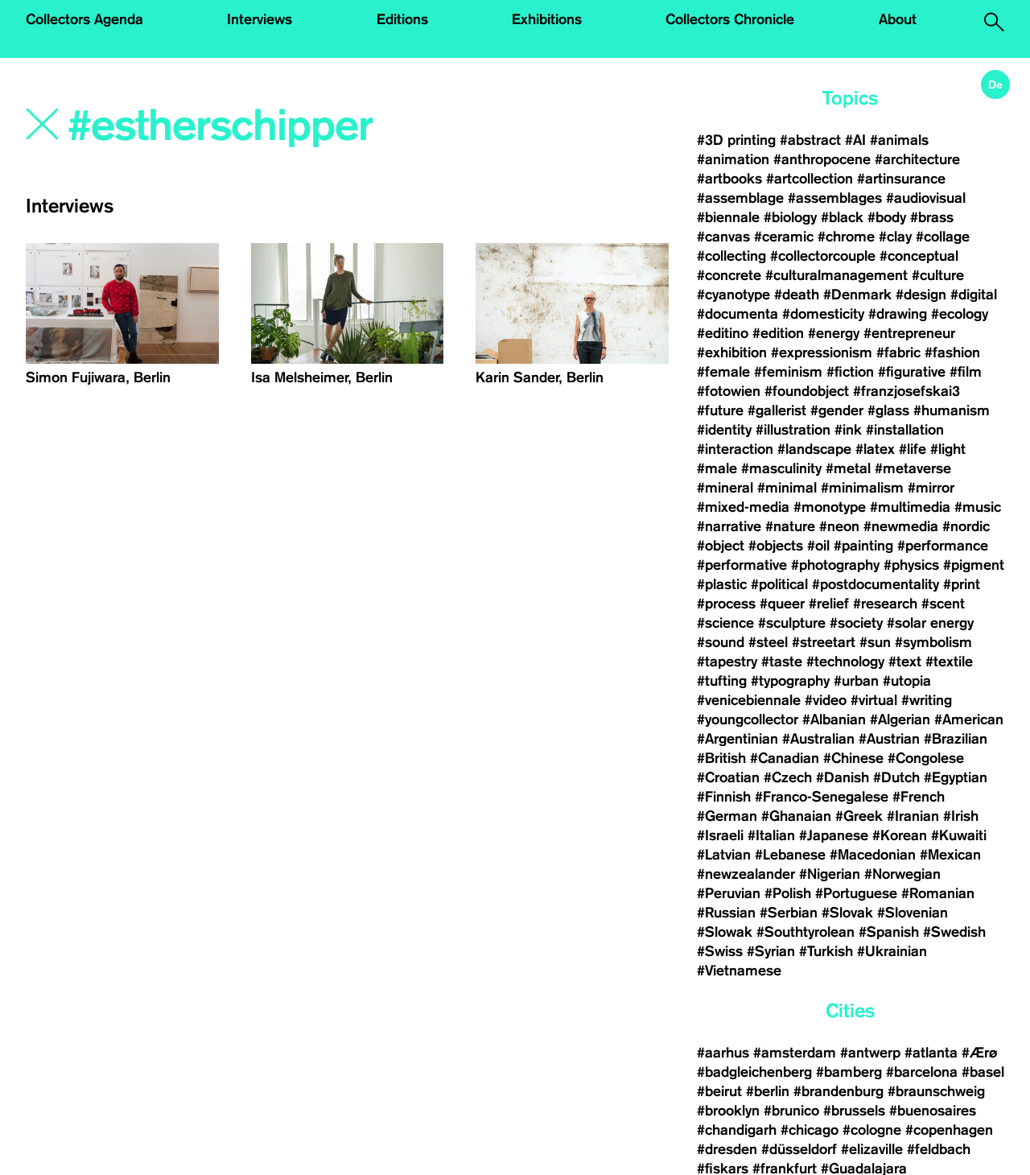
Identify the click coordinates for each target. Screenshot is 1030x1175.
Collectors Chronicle (729, 19)
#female (723, 372)
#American (968, 719)
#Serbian (789, 912)
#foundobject (806, 391)
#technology (845, 661)
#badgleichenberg (754, 1072)
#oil (818, 545)
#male (717, 468)
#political (779, 584)
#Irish (960, 816)
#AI (855, 140)
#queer (782, 603)
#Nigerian (829, 874)
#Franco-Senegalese (821, 797)
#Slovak (847, 912)
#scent (943, 603)
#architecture (917, 159)
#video (826, 700)
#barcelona (922, 1072)
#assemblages (835, 198)
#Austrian (889, 739)
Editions (402, 19)
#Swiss (720, 951)
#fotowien (728, 391)
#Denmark (857, 294)
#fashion (952, 352)
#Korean (899, 835)
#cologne (872, 1130)
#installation (905, 430)
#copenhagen (949, 1130)
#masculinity (781, 468)
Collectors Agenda (84, 19)
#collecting (731, 256)
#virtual (874, 700)
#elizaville (872, 1149)
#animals (899, 140)
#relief (829, 603)
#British (721, 758)
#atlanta (931, 1052)
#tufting (722, 681)
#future (720, 410)
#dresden (727, 1149)
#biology (790, 217)
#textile (949, 661)
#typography (790, 681)
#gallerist (777, 410)
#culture (938, 275)
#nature (790, 526)
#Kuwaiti (959, 835)
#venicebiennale (749, 700)
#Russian (726, 912)
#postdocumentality (875, 584)
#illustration (793, 430)
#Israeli (720, 835)
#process (726, 603)
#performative (742, 565)
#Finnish (724, 797)
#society (856, 623)
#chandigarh (737, 1130)
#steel (768, 642)
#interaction (735, 449)
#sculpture (792, 623)
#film (966, 372)
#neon (839, 526)
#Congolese (926, 758)
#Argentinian (737, 739)
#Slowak (724, 932)
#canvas (723, 236)
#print (961, 584)
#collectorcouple (823, 256)
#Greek (859, 816)
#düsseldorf (799, 1149)
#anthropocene (822, 159)
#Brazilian (955, 739)
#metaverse (913, 468)
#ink (848, 430)
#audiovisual (926, 198)
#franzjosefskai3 (906, 391)
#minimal (787, 487)
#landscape (814, 449)
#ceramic (784, 236)
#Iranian (913, 816)
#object (720, 545)
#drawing (897, 314)
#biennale (728, 217)
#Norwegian (902, 874)
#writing (926, 700)
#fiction (850, 372)
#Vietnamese (739, 970)
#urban (856, 681)
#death (796, 294)
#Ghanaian (796, 816)
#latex (875, 449)
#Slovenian (912, 912)
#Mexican (950, 854)
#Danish (842, 777)
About (898, 19)
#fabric (898, 352)
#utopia (907, 681)
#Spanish (889, 932)
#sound (720, 642)
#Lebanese (790, 854)
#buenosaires (932, 1110)
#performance (942, 545)
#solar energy (930, 623)
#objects (775, 545)
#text (904, 661)
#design (921, 294)
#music (977, 507)
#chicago (809, 1130)
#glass (888, 410)
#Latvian (724, 854)
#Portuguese (856, 893)
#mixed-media (743, 507)
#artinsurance (901, 178)
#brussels (854, 1110)
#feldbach (938, 1149)
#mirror (931, 487)
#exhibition (732, 352)
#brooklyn (728, 1110)
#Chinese (853, 758)
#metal (848, 468)
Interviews (259, 19)
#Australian (818, 739)
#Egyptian (955, 777)
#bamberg (849, 1072)
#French (918, 797)
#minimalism (862, 487)
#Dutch (896, 777)
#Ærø (979, 1052)
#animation (733, 159)
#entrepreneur (909, 333)
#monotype (829, 507)
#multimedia (910, 507)
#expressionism (821, 352)
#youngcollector (747, 719)
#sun (875, 642)
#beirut (719, 1091)
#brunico (791, 1110)
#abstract (810, 140)
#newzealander (746, 874)
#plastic (722, 584)
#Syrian (771, 951)
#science (725, 623)
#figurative (912, 372)
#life (912, 449)
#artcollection (809, 178)
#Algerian (900, 719)
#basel (983, 1072)
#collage (943, 236)
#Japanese (833, 835)
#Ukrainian (892, 951)
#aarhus (723, 1052)
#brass (932, 217)
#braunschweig (936, 1091)
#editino (722, 333)
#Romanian (937, 893)
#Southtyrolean (805, 932)
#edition (778, 333)
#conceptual (919, 256)
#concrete (729, 275)
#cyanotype (733, 294)
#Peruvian (728, 893)
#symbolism (933, 642)
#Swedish (954, 932)
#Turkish (826, 951)
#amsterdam (794, 1052)
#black (842, 217)
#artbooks (729, 178)
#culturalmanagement (836, 275)
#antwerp (870, 1052)
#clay (895, 236)
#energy (833, 333)
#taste (781, 661)
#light (948, 449)
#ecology (959, 314)
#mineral (725, 487)
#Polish (787, 893)
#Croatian (728, 777)
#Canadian (784, 758)
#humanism (951, 410)
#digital (973, 294)
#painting (863, 545)
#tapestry (727, 661)
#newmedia (900, 526)
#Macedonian (873, 854)
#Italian (771, 835)
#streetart (823, 642)
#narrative (729, 526)
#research (885, 603)
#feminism (788, 372)
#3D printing (736, 140)
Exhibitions (547, 19)
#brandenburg (838, 1091)
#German (727, 816)
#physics (911, 565)
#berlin (767, 1091)
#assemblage (740, 198)
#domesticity (823, 314)
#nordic (966, 526)
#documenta (737, 314)
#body (886, 217)
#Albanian (834, 719)
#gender (836, 410)
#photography (835, 565)
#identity (724, 430)
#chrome (846, 236)
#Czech (788, 777)
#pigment (973, 565)
